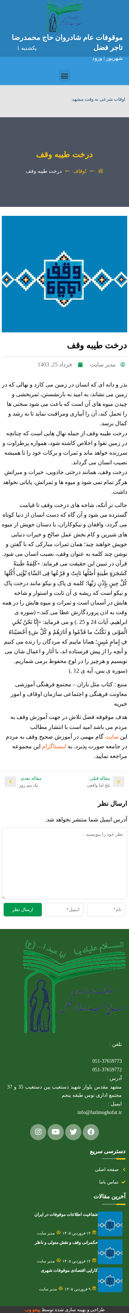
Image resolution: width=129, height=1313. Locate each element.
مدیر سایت (46, 1233)
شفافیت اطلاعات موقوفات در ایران (66, 1214)
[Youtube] (56, 1132)
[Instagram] (38, 1132)
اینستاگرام (53, 746)
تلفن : (115, 1044)
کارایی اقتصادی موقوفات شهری (69, 1270)
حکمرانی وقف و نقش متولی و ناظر (66, 1242)
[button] (65, 75)
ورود (98, 58)
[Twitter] (73, 1132)
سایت (111, 737)
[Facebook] (91, 1132)
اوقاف (79, 171)
